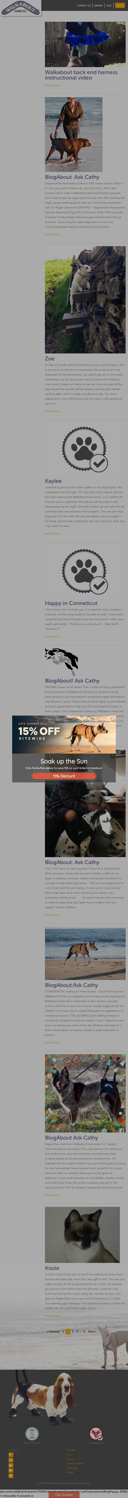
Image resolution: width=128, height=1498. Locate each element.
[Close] (113, 719)
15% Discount (64, 776)
